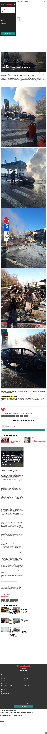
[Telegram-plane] (26, 670)
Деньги (33, 437)
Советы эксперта (27, 683)
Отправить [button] (2, 721)
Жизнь (3, 453)
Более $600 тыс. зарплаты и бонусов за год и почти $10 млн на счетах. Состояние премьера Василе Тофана (39, 440)
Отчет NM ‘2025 (26, 685)
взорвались (20, 547)
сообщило (12, 555)
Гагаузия (25, 680)
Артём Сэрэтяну (35, 442)
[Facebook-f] (20, 670)
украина (17, 601)
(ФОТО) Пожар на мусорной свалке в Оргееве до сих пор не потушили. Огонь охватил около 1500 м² (25, 620)
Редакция (3, 678)
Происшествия (4, 63)
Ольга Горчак (23, 634)
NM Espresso (26, 676)
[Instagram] (23, 670)
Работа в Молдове (27, 681)
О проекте (3, 676)
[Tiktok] (25, 670)
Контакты (3, 680)
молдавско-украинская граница (5, 601)
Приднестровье (26, 678)
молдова (12, 601)
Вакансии (3, 681)
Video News (11, 437)
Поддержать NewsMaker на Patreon (7, 685)
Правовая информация (5, 683)
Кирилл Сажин (4, 69)
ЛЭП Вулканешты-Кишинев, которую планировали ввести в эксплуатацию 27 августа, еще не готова (25, 611)
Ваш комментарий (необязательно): (11, 715)
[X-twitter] (21, 670)
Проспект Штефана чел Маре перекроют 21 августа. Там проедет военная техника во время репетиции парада (25, 631)
